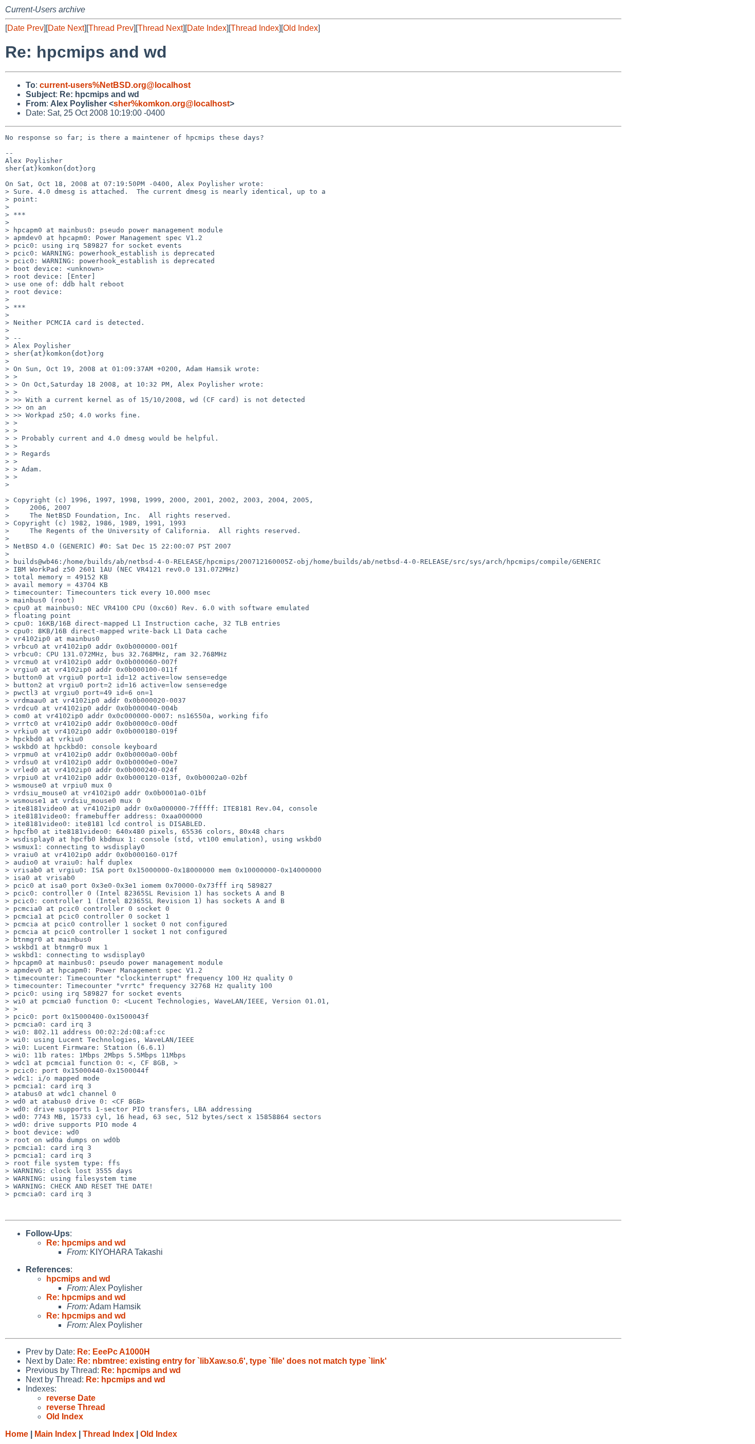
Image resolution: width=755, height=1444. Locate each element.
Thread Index (255, 28)
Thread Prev (111, 28)
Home (16, 1434)
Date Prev (25, 28)
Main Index (55, 1434)
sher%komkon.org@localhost (172, 103)
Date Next (66, 28)
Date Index (206, 28)
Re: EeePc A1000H (113, 1351)
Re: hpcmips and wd (86, 1242)
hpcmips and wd (78, 1278)
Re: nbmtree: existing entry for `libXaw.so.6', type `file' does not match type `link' (232, 1361)
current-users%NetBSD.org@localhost (115, 85)
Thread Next (160, 28)
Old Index (300, 28)
